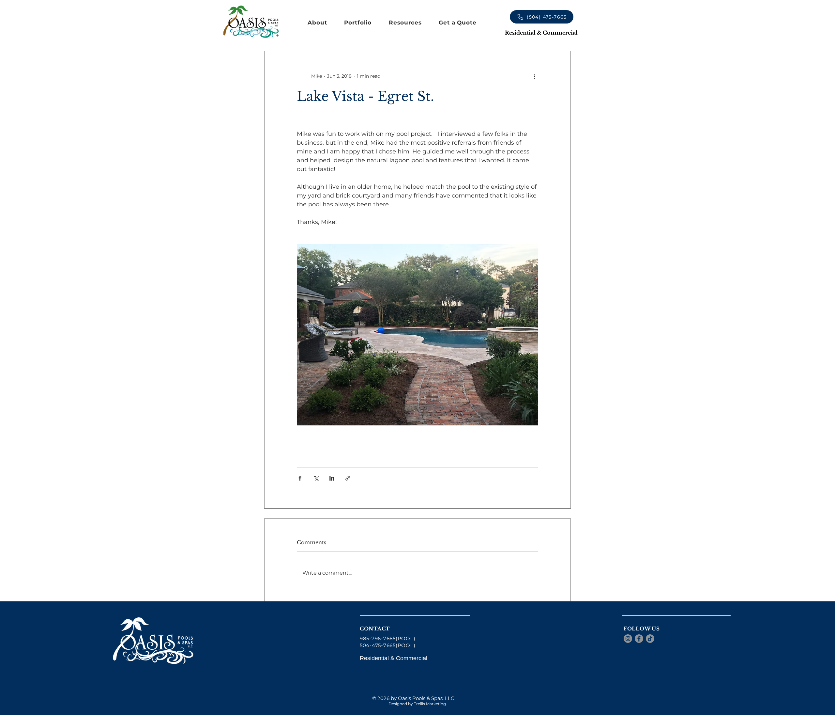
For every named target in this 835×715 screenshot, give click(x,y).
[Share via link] (348, 478)
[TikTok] (650, 638)
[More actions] (534, 76)
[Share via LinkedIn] (332, 478)
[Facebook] (639, 638)
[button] (317, 22)
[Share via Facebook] (300, 478)
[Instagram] (628, 638)
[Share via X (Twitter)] (316, 478)
